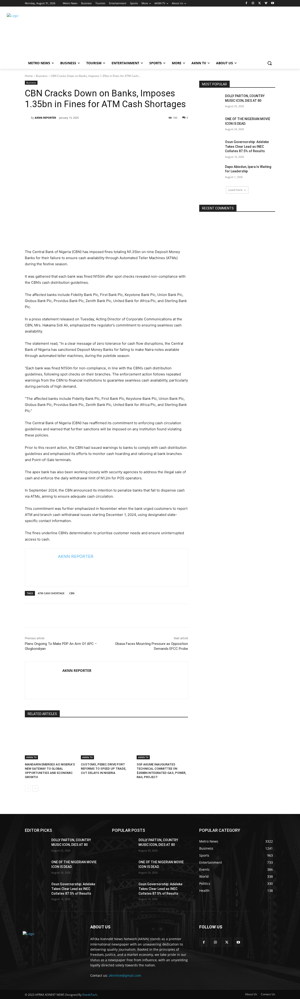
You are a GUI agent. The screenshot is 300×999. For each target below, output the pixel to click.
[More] (178, 129)
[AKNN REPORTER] (28, 117)
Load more (236, 190)
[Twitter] (259, 3)
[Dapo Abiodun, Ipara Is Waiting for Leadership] (210, 173)
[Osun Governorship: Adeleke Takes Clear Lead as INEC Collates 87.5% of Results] (210, 148)
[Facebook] (246, 3)
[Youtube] (272, 3)
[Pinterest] (156, 129)
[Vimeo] (266, 3)
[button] (269, 63)
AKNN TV (31, 757)
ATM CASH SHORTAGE (51, 593)
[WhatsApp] (167, 129)
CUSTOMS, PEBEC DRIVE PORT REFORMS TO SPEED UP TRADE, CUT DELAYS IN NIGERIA (103, 769)
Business (42, 76)
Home (29, 76)
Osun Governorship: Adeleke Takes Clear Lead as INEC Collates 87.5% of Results (247, 146)
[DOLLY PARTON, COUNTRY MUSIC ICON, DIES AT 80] (210, 102)
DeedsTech (89, 995)
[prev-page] (28, 788)
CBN (72, 593)
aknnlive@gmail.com (125, 975)
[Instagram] (253, 3)
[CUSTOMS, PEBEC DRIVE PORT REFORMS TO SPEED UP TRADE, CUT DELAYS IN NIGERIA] (106, 741)
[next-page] (35, 788)
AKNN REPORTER (45, 117)
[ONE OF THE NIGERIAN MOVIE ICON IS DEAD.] (210, 125)
